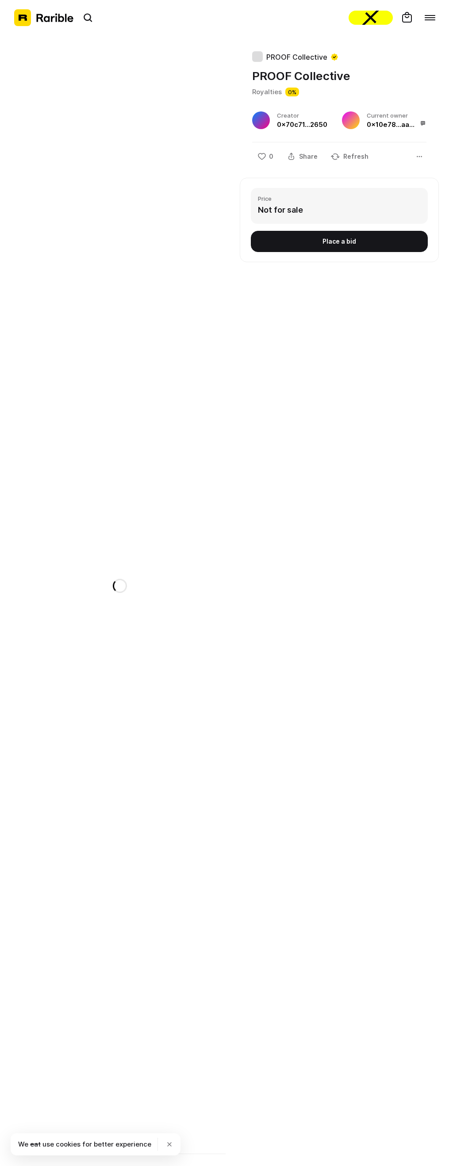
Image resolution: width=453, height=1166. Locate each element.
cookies (68, 1144)
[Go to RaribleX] (371, 18)
